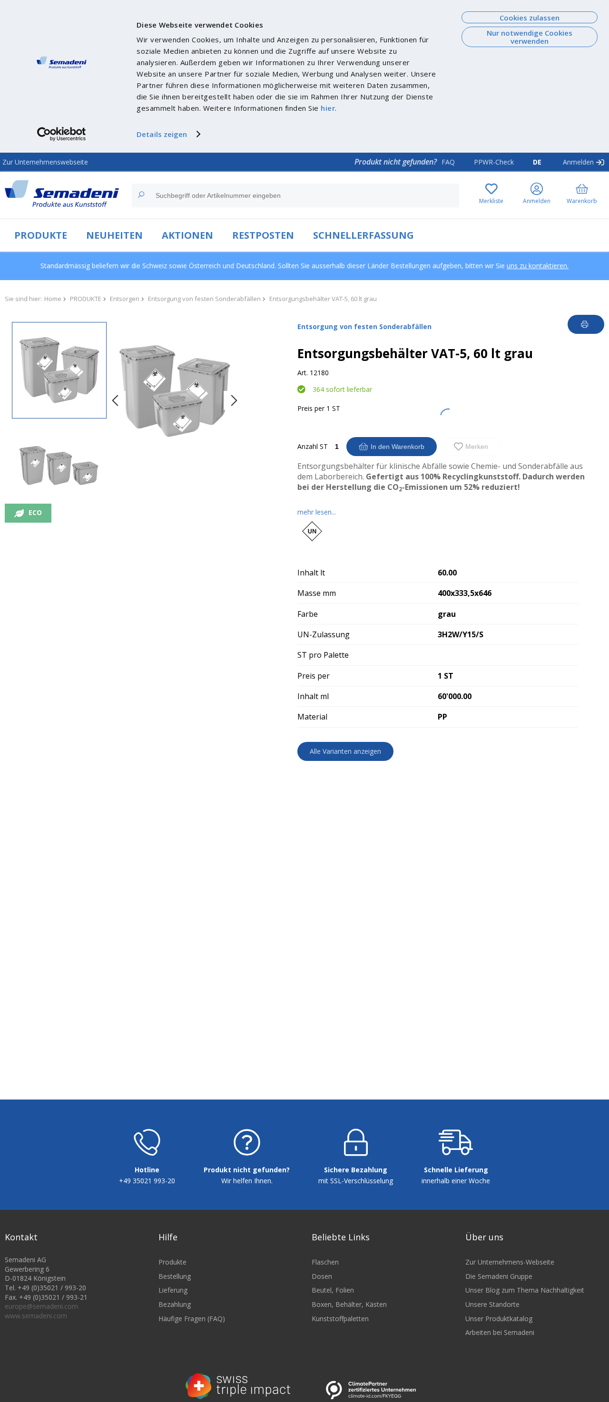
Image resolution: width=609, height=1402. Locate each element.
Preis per (310, 408)
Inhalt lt (311, 572)
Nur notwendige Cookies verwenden (529, 37)
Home (52, 298)
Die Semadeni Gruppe (498, 1276)
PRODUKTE (40, 235)
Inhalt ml (313, 696)
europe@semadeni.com (41, 1306)
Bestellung (174, 1276)
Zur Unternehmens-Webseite (509, 1261)
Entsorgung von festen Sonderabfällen (204, 298)
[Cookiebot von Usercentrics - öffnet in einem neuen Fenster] (61, 134)
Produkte (172, 1261)
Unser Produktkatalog (498, 1318)
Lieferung (172, 1290)
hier (328, 108)
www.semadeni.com (36, 1315)
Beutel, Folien (333, 1290)
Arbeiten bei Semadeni (499, 1332)
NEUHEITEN (114, 235)
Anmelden (578, 161)
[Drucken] (586, 324)
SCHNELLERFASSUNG (363, 235)
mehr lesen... (316, 511)
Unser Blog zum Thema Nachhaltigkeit (524, 1290)
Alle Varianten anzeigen (345, 751)
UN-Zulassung (323, 634)
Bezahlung (174, 1304)
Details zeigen (162, 134)
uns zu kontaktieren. (538, 265)
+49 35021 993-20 (147, 1180)
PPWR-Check (494, 161)
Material (312, 716)
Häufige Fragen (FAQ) (191, 1318)
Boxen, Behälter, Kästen (349, 1304)
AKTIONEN (187, 235)
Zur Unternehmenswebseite (45, 161)
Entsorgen (124, 298)
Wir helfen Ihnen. (247, 1180)
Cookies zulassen (530, 17)
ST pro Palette (323, 655)
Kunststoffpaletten (340, 1318)
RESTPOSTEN (263, 235)
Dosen (322, 1276)
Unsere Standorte (492, 1304)
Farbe (307, 614)
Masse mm (316, 593)
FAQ (448, 161)
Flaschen (325, 1261)
